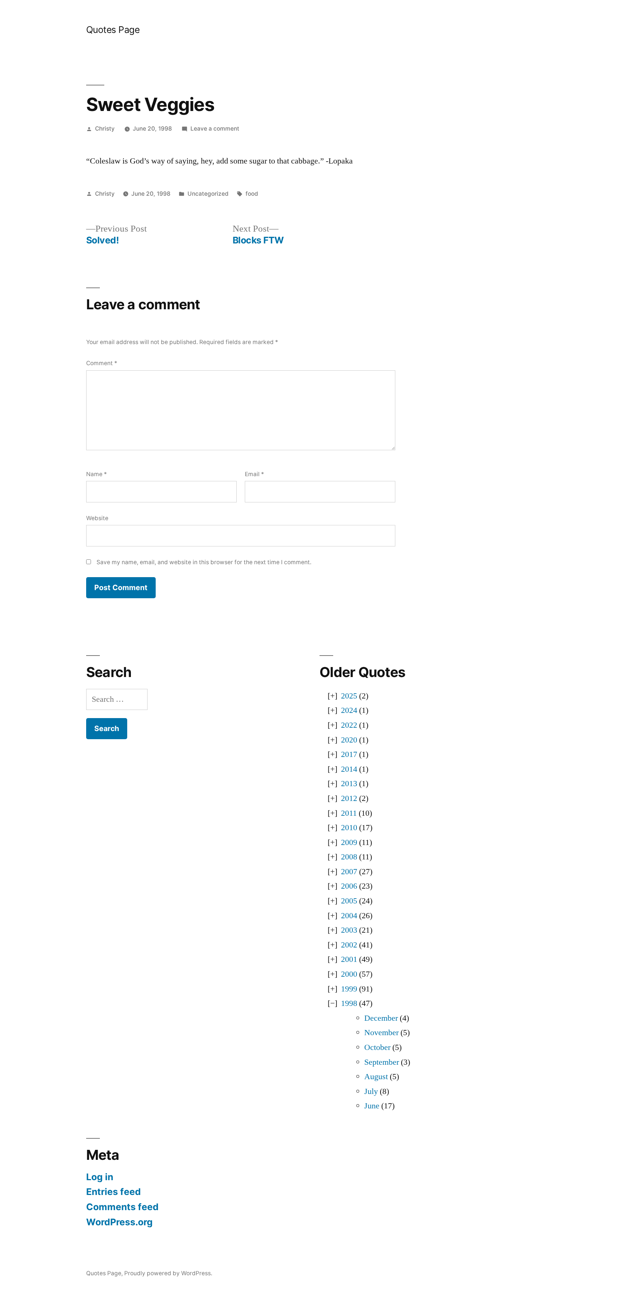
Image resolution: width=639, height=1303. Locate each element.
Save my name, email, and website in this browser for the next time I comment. (204, 562)
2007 (349, 871)
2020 (349, 740)
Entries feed (113, 1191)
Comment (101, 363)
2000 (349, 974)
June (371, 1106)
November (381, 1032)
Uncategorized (208, 193)
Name (96, 474)
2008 (349, 857)
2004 (349, 915)
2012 (349, 798)
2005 (349, 901)
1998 (349, 1003)
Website (97, 518)
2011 (349, 813)
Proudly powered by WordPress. (168, 1273)
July (371, 1091)
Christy (105, 128)
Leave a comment (214, 128)
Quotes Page (113, 29)
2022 (349, 725)
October (377, 1047)
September (381, 1062)
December (381, 1018)
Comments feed (122, 1206)
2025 (349, 696)
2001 (349, 959)
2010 (349, 827)
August (376, 1076)
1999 (349, 989)
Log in (99, 1176)
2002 (349, 945)
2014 (349, 769)
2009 (349, 842)
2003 (349, 930)
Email (254, 474)
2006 (349, 886)
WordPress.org (119, 1222)
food (252, 193)
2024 (349, 710)
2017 (349, 754)
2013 (349, 783)
